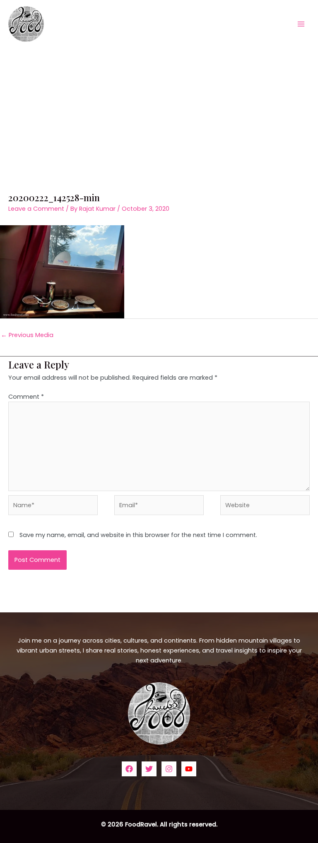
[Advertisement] (159, 110)
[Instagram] (168, 768)
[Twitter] (149, 768)
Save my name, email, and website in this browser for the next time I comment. (138, 535)
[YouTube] (188, 768)
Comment (26, 397)
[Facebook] (129, 768)
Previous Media (27, 335)
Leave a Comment (36, 209)
